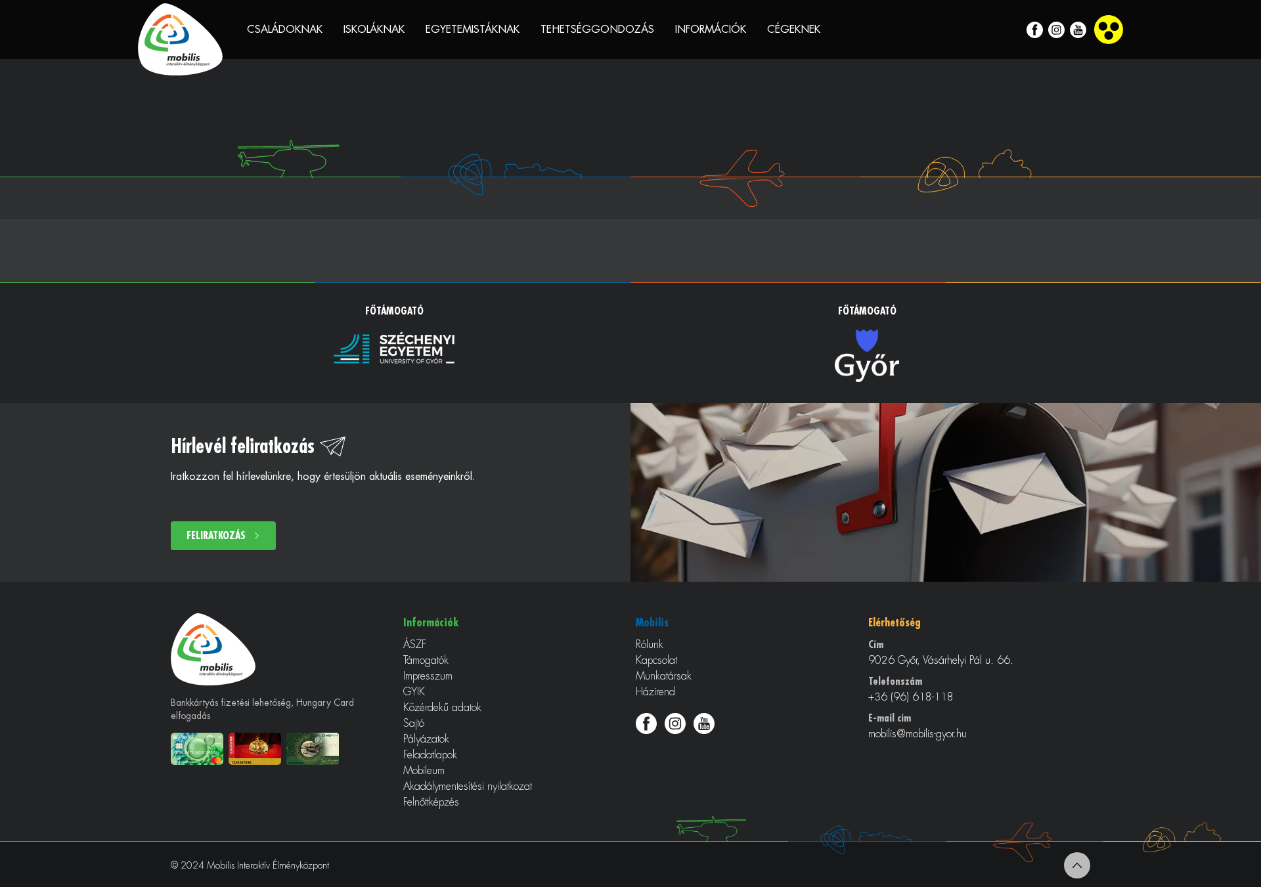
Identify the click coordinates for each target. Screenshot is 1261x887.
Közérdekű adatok (442, 708)
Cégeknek (793, 29)
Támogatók (426, 660)
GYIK (414, 692)
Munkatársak (664, 676)
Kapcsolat (656, 660)
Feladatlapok (430, 755)
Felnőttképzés (431, 802)
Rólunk (649, 644)
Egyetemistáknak (473, 29)
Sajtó (413, 723)
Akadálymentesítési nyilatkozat (467, 786)
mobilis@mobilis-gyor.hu (917, 734)
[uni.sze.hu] (394, 348)
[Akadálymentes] (1108, 29)
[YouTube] (1078, 30)
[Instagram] (1056, 30)
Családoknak (284, 29)
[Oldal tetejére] (1077, 865)
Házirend (655, 692)
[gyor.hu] (867, 356)
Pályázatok (426, 739)
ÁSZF (414, 644)
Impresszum (428, 676)
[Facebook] (1035, 30)
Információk (710, 29)
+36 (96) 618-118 (911, 697)
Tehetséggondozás (597, 29)
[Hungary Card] (257, 749)
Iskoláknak (374, 29)
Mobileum (424, 771)
